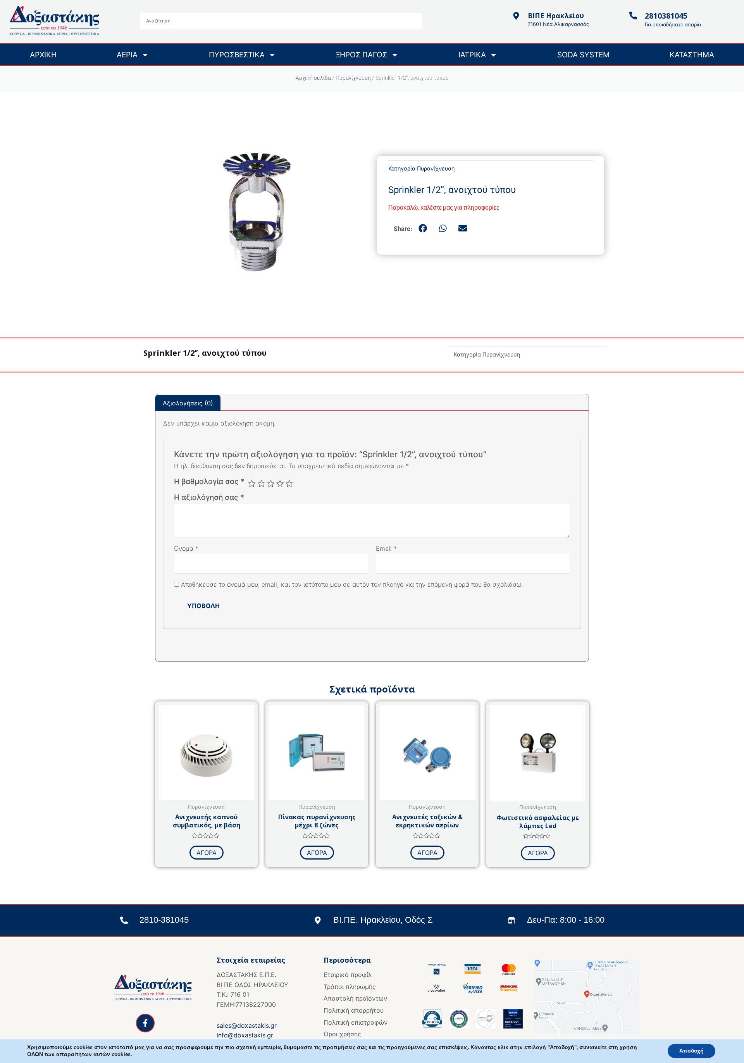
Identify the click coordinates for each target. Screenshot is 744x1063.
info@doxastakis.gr (245, 1035)
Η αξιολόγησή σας (209, 497)
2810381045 (666, 15)
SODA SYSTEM (583, 54)
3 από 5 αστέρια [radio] (270, 483)
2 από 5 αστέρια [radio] (261, 483)
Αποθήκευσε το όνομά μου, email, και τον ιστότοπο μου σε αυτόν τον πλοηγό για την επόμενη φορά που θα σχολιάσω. (352, 584)
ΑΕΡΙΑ (127, 54)
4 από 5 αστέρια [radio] (280, 483)
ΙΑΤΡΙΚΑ (472, 54)
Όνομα (186, 548)
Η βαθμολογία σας (209, 481)
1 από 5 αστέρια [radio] (251, 483)
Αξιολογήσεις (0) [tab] (188, 403)
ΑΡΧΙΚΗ (43, 54)
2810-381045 (164, 920)
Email (386, 548)
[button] (423, 228)
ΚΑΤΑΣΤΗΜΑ (692, 54)
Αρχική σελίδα (313, 78)
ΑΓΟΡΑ (206, 852)
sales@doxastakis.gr (247, 1025)
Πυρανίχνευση (353, 78)
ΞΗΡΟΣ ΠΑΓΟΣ (361, 54)
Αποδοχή (691, 1050)
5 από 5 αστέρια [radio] (289, 483)
